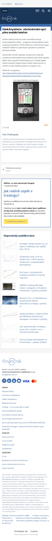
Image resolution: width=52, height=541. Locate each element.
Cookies (34, 531)
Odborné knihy (8, 468)
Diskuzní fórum (8, 437)
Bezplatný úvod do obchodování (15, 460)
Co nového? (7, 4)
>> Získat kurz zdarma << (16, 221)
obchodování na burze (10, 479)
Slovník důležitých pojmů (12, 411)
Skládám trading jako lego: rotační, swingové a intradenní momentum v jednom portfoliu (33, 288)
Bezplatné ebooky (9, 403)
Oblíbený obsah (8, 445)
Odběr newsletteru (9, 399)
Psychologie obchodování (12, 418)
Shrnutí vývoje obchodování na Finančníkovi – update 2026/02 (33, 341)
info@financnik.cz (9, 375)
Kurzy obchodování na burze (13, 464)
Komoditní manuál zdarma (12, 415)
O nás (4, 456)
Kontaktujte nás (21, 531)
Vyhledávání (7, 448)
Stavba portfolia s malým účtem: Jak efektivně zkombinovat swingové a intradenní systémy (34, 316)
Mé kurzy (19, 4)
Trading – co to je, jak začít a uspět (15, 407)
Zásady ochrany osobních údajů (15, 515)
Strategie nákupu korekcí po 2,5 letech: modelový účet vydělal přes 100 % (34, 246)
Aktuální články (8, 391)
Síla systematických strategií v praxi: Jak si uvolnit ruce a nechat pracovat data (33, 329)
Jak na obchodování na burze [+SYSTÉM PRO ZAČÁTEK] (23, 422)
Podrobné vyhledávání (11, 395)
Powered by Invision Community (26, 534)
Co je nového (7, 441)
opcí (46, 45)
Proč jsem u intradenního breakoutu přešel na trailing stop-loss (32, 275)
